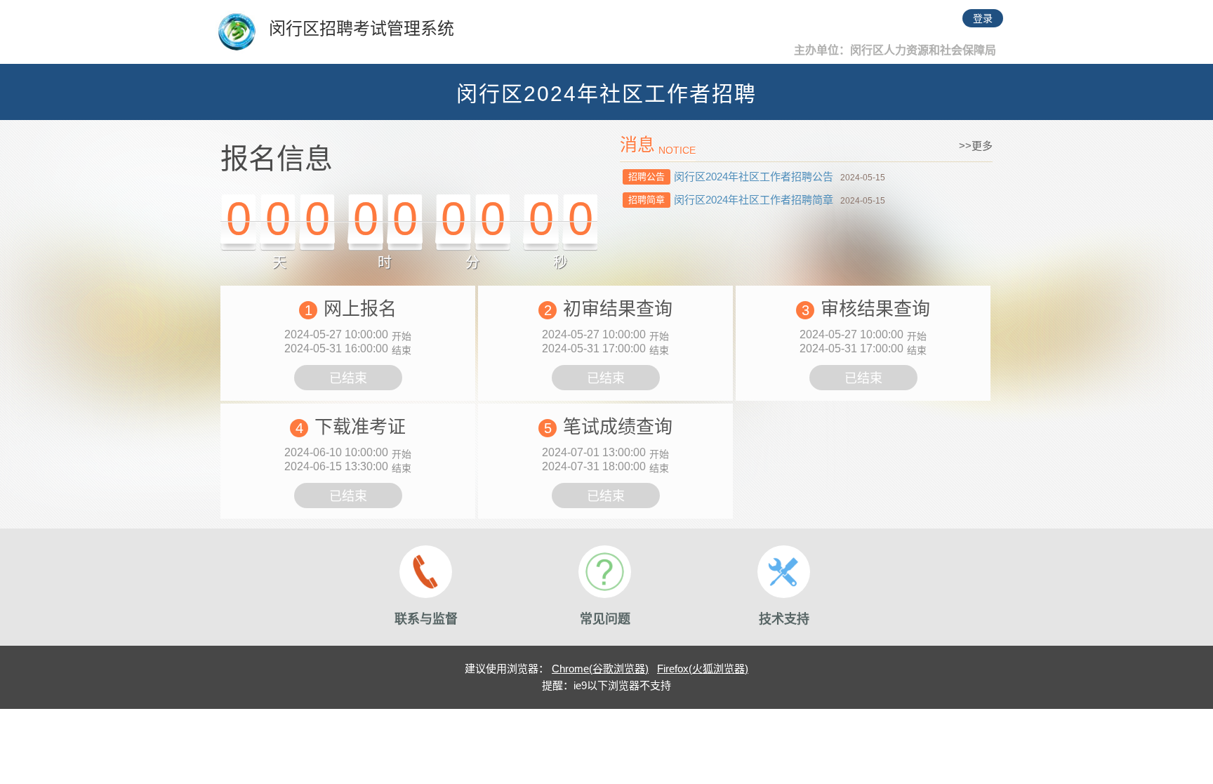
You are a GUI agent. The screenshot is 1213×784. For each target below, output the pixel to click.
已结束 (348, 378)
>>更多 (976, 146)
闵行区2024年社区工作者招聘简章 (753, 200)
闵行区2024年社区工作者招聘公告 (753, 176)
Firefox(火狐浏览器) (702, 669)
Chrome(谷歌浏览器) (600, 669)
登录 (983, 18)
